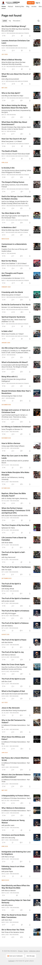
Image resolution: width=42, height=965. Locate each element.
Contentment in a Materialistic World (14, 245)
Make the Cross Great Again (13, 664)
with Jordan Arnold (8, 601)
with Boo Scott (6, 681)
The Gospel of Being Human (13, 182)
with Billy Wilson (7, 905)
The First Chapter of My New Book (15, 525)
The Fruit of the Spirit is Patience (15, 623)
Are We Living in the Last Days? (15, 348)
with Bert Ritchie (7, 642)
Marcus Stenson (23, 33)
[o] (36, 28)
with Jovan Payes (7, 871)
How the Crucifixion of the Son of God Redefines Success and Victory (14, 668)
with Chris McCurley (8, 838)
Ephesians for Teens (8, 528)
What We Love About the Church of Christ (16, 75)
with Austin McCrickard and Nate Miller (15, 515)
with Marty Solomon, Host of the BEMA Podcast (15, 186)
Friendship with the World (12, 292)
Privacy (20, 951)
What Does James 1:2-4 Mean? (12, 141)
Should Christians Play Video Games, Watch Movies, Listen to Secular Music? (16, 128)
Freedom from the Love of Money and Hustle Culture (14, 250)
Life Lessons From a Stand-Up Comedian (14, 539)
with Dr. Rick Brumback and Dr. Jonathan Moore (15, 462)
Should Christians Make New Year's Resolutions (16, 392)
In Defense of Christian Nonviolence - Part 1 (16, 811)
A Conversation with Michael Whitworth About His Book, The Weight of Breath (15, 366)
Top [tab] (10, 21)
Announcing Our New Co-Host (12, 396)
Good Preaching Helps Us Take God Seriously (16, 901)
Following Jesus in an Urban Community (13, 867)
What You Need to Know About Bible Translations (14, 916)
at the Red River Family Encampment (14, 710)
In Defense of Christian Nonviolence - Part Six (16, 726)
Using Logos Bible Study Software (13, 446)
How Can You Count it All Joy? (14, 139)
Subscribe (31, 3)
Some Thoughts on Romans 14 (12, 429)
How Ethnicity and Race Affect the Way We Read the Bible (16, 887)
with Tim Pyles (6, 570)
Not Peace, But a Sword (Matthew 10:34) (15, 759)
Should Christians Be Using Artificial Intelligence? (14, 380)
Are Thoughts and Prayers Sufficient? (12, 274)
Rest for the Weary (9, 261)
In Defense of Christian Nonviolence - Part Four (16, 764)
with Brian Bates (7, 542)
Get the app (31, 956)
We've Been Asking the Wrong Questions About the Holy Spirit (15, 106)
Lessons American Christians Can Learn (16, 42)
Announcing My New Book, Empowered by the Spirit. (16, 111)
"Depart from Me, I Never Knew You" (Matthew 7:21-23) (14, 320)
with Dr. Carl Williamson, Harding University (13, 478)
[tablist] (11, 21)
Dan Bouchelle (22, 48)
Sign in (38, 3)
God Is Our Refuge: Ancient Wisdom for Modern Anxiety (16, 197)
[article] (21, 31)
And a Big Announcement (10, 79)
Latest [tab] (5, 21)
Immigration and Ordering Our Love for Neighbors (16, 853)
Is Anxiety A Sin (8, 168)
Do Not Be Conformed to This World (16, 305)
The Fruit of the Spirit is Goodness (16, 598)
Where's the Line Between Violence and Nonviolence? (16, 776)
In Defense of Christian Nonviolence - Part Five (16, 743)
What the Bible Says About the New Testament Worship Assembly (13, 63)
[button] (3, 6)
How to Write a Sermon (11, 443)
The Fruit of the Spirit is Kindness (15, 611)
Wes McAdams (11, 33)
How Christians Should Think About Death (16, 154)
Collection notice (34, 951)
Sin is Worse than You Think (13, 930)
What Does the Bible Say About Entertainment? (14, 123)
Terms (26, 951)
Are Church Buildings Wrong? (14, 26)
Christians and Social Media (13, 835)
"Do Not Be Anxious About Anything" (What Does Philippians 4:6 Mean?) (16, 171)
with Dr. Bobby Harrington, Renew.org (14, 498)
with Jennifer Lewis (8, 825)
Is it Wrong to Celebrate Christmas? (16, 427)
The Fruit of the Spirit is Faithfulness (11, 585)
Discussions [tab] (16, 21)
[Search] (38, 21)
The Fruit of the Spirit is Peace (14, 640)
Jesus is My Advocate (11, 708)
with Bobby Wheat (8, 589)
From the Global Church (10, 46)
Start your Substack (16, 956)
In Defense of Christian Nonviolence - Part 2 (16, 798)
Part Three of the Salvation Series (13, 932)
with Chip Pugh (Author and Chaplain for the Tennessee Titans (15, 217)
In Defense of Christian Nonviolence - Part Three (16, 780)
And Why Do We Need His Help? (12, 96)
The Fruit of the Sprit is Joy (13, 652)
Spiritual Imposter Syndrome (13, 317)
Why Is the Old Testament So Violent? (13, 721)
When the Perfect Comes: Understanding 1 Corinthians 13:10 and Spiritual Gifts (16, 510)
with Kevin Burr (7, 920)
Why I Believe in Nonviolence (13, 808)
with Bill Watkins (7, 626)
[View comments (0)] (12, 401)
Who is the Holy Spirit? (11, 93)
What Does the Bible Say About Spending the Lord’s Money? (15, 30)
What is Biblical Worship (12, 60)
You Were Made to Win (11, 213)
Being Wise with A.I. (10, 377)
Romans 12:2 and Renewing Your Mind (15, 307)
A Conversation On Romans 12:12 (13, 278)
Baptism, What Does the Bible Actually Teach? (14, 494)
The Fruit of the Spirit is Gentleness (16, 567)
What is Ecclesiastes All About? (15, 362)
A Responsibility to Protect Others (16, 796)
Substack (11, 961)
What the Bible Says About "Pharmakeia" (15, 230)
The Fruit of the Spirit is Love (13, 679)
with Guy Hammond (8, 557)
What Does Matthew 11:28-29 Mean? (14, 263)
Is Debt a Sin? (7, 331)
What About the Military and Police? (13, 738)
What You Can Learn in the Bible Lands (15, 457)
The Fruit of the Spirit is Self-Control (13, 553)
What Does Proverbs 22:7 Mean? (13, 334)
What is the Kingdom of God (13, 691)
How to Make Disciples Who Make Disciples (15, 473)
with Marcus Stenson (9, 655)
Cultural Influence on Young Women (13, 821)
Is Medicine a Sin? (9, 227)
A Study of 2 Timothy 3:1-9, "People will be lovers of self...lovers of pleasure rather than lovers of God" (16, 351)
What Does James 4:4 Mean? (11, 295)
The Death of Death (9, 151)
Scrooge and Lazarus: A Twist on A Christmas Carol (16, 411)
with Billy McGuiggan (9, 613)
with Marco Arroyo (8, 857)
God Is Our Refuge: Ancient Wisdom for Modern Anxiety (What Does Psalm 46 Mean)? (15, 202)
